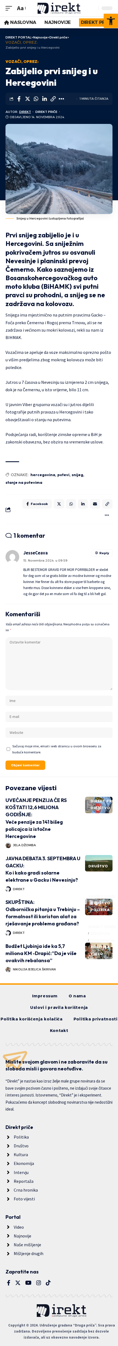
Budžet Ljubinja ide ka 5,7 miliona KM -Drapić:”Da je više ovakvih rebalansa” (41, 953)
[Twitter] (18, 1282)
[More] (61, 99)
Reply (104, 553)
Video (97, 954)
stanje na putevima (23, 482)
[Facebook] (8, 1282)
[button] (111, 21)
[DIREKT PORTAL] (59, 8)
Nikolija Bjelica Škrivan (34, 969)
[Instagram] (39, 1282)
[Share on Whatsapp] (36, 99)
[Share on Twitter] (27, 99)
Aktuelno (99, 794)
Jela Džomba (24, 845)
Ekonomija (103, 940)
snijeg (77, 474)
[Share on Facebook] (19, 99)
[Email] (95, 504)
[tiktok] (48, 1283)
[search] (93, 8)
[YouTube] (28, 1282)
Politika (100, 910)
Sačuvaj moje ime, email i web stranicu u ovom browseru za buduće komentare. (56, 749)
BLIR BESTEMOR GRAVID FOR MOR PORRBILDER (59, 569)
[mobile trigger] (10, 8)
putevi (63, 474)
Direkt (25, 112)
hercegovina (42, 474)
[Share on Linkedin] (44, 99)
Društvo (100, 808)
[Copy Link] (53, 99)
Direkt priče (46, 112)
